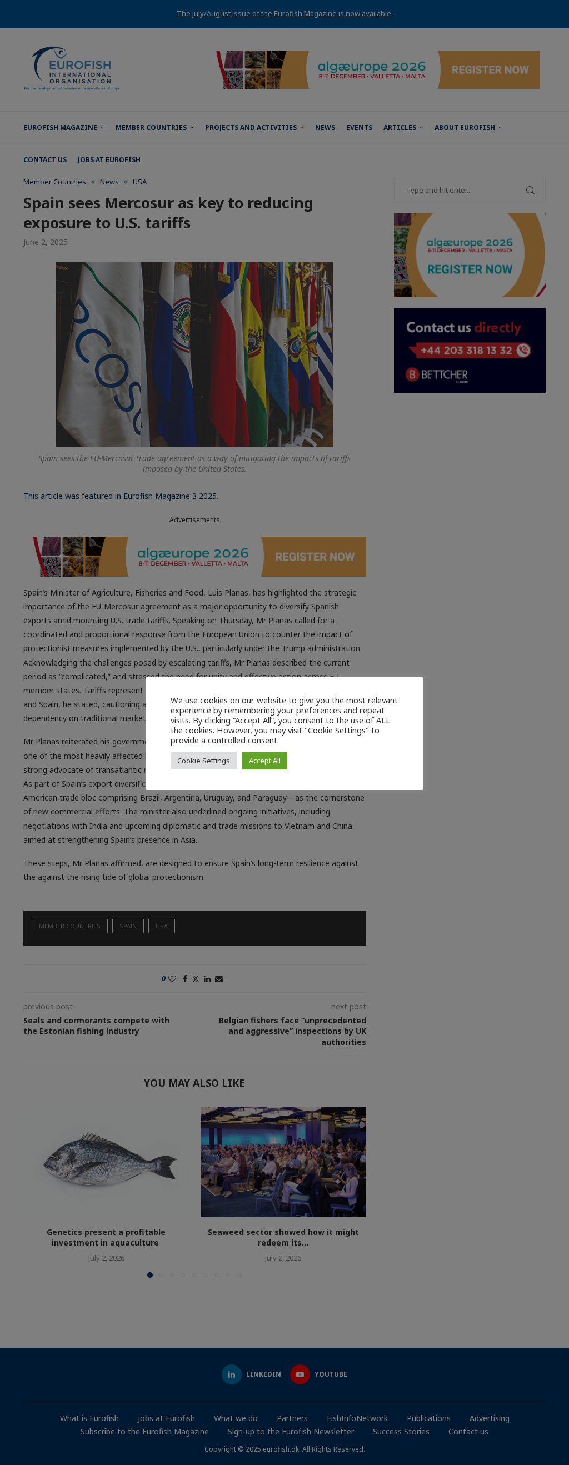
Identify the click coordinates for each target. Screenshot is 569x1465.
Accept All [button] (265, 761)
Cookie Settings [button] (203, 761)
